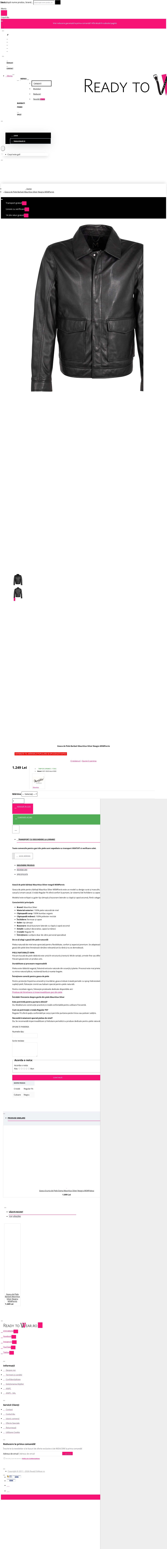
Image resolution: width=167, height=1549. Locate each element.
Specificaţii (22, 874)
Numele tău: (18, 1031)
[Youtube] (7, 51)
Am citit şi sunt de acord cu (22, 1458)
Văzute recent (16, 1212)
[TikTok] (8, 35)
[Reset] (4, 13)
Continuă (57, 1078)
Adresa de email (11, 1453)
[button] (22, 809)
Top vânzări (15, 1216)
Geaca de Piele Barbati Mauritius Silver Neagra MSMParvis (29, 192)
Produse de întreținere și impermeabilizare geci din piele (37, 992)
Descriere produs (26, 865)
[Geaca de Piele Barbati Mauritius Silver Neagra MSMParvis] (39, 1258)
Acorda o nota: (21, 1065)
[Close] (2, 27)
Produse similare (16, 1118)
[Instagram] (7, 44)
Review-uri (22, 870)
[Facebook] (7, 41)
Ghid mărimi (24, 856)
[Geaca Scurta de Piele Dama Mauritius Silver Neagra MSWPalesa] (66, 1157)
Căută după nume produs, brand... (16, 2)
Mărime (16, 794)
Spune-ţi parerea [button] (89, 761)
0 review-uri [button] (76, 761)
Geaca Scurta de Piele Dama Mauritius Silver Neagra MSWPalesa (66, 1191)
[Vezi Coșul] (2, 154)
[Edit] (3, 56)
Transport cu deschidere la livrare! (36, 839)
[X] (7, 38)
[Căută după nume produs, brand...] (3, 148)
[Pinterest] (7, 48)
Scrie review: (18, 1040)
